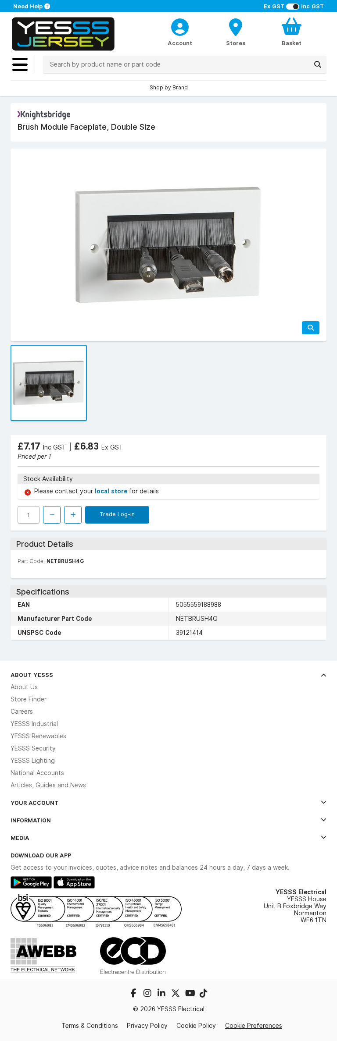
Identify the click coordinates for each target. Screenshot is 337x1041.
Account (180, 42)
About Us (24, 686)
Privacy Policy (147, 1025)
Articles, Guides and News (48, 785)
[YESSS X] (176, 994)
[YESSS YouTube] (190, 994)
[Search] (317, 64)
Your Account (34, 802)
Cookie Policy (196, 1025)
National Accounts (37, 772)
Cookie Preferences (253, 1025)
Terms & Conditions (89, 1025)
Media (20, 837)
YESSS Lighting (33, 760)
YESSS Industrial (34, 723)
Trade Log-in (117, 513)
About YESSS (32, 674)
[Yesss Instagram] (148, 994)
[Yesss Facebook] (134, 994)
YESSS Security (33, 748)
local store (112, 491)
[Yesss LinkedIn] (162, 994)
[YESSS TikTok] (203, 994)
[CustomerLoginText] (180, 26)
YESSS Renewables (38, 736)
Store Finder (29, 699)
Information (31, 820)
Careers (22, 711)
